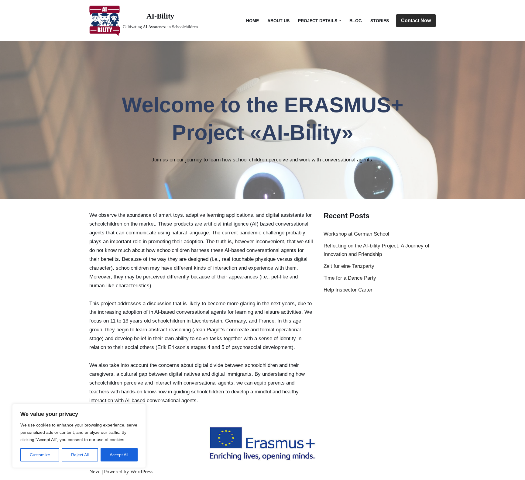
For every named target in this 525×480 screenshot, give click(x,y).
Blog (355, 21)
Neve (95, 472)
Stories (379, 21)
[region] (79, 436)
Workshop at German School (356, 234)
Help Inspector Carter (348, 290)
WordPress (141, 472)
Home (252, 21)
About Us (278, 21)
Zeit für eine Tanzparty (349, 266)
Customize (40, 454)
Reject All (80, 454)
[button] (340, 21)
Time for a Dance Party (350, 278)
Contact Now (416, 20)
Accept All (119, 454)
